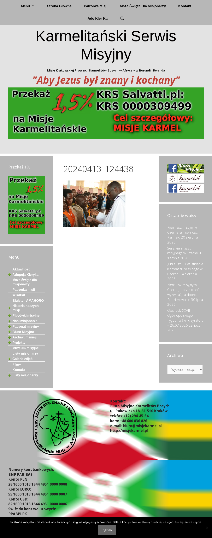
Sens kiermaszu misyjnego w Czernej (183, 251)
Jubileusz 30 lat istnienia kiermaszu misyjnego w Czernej (185, 269)
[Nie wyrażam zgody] (207, 527)
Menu (25, 6)
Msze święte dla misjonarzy (143, 6)
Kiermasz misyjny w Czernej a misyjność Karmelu (182, 232)
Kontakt (184, 6)
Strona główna (59, 6)
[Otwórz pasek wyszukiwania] (122, 18)
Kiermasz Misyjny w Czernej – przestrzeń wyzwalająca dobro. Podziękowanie (183, 292)
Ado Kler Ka (97, 19)
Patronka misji (95, 6)
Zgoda (107, 530)
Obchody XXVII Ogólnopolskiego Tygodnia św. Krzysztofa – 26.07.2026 (185, 317)
